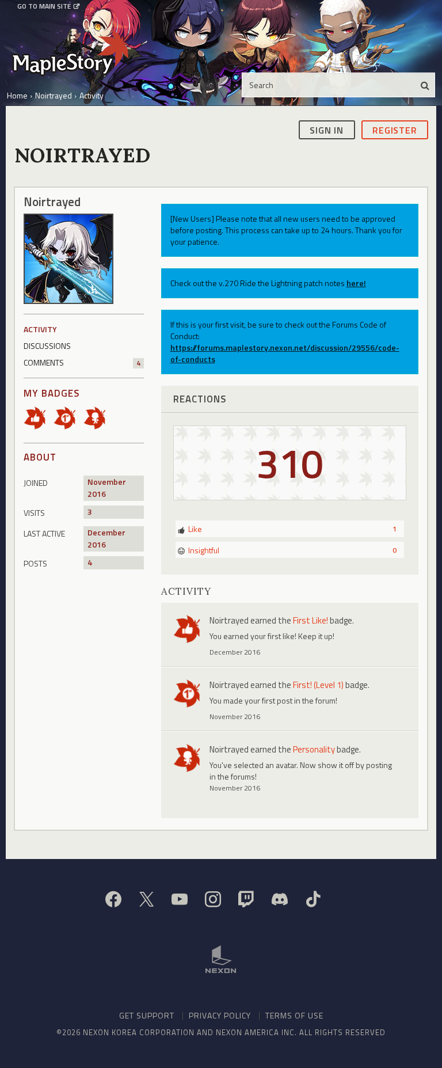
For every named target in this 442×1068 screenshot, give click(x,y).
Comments (82, 362)
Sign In (327, 130)
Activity (40, 329)
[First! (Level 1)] (68, 417)
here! (356, 283)
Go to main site (44, 6)
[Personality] (98, 417)
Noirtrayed (229, 620)
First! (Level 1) (318, 684)
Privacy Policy (220, 1015)
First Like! (310, 620)
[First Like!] (39, 417)
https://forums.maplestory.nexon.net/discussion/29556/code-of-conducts (284, 353)
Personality (314, 749)
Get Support (146, 1015)
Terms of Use (294, 1015)
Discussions (47, 346)
